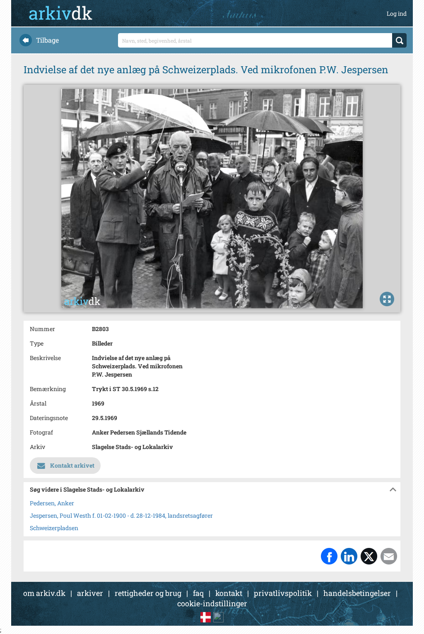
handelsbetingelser (357, 593)
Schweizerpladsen (54, 528)
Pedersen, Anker (52, 503)
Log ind (397, 13)
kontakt (228, 593)
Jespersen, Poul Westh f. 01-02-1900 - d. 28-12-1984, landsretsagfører (121, 515)
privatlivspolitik (283, 593)
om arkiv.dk (44, 593)
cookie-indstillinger (212, 603)
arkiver (90, 593)
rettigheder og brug (148, 593)
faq (198, 593)
